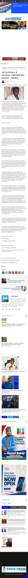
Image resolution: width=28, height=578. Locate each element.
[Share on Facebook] (3, 272)
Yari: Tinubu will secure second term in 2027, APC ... (20, 6)
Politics (9, 503)
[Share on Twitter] (6, 272)
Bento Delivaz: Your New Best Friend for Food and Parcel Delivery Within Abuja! (16, 520)
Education (4, 372)
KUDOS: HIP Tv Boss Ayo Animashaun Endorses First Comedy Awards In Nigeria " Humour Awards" (16, 529)
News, (14, 81)
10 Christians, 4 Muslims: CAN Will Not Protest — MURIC (13, 75)
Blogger (4, 417)
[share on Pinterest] (16, 272)
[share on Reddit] (23, 272)
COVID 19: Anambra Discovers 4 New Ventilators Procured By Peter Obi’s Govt (16, 511)
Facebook (16, 417)
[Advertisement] (14, 43)
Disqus (9, 417)
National (4, 503)
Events (3, 326)
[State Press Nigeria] (14, 18)
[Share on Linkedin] (13, 272)
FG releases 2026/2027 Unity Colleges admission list (13, 371)
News (7, 67)
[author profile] (3, 82)
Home (3, 67)
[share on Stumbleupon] (19, 272)
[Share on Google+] (10, 272)
